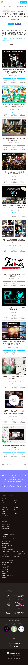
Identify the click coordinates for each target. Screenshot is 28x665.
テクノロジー (5, 511)
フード (15, 513)
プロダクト (16, 507)
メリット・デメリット (7, 545)
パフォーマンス (18, 511)
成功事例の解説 (5, 543)
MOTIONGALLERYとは (7, 562)
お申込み (4, 537)
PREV (3, 464)
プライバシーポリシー (7, 575)
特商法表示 (4, 577)
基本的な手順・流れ (6, 541)
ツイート (12, 23)
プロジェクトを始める (21, 6)
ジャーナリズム (5, 515)
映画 (3, 500)
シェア (18, 23)
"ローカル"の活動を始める (8, 549)
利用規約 (4, 573)
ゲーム (15, 505)
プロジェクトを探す (7, 6)
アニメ (3, 505)
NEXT (25, 464)
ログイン (18, 2)
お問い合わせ (5, 569)
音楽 (15, 503)
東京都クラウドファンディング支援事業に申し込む (14, 554)
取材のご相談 (5, 571)
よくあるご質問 (5, 567)
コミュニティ (5, 507)
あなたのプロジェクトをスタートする (15, 486)
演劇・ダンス (5, 509)
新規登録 (24, 2)
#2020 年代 (4, 565)
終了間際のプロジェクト (8, 528)
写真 (3, 503)
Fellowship (4, 547)
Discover (7, 11)
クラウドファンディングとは (9, 539)
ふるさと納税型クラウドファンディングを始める (13, 552)
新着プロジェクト (6, 526)
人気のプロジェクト (6, 524)
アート (15, 500)
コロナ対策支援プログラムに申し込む (11, 556)
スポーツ (4, 513)
